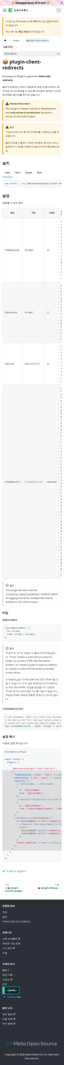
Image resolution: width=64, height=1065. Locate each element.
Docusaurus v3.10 (26, 2)
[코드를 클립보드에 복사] (58, 183)
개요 (4, 912)
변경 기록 (7, 974)
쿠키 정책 (7, 1023)
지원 (4, 953)
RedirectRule (31, 364)
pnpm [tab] (28, 172)
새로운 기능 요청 (11, 943)
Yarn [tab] (18, 172)
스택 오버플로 (9, 938)
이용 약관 (7, 1019)
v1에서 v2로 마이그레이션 (16, 921)
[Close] (62, 3)
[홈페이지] (5, 40)
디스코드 (7, 948)
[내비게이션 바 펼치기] (4, 10)
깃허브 (6, 979)
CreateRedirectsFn (34, 482)
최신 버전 (24, 31)
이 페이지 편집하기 (16, 871)
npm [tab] (7, 172)
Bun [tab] (39, 172)
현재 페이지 (10, 53)
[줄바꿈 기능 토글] (52, 183)
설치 (4, 916)
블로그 (6, 970)
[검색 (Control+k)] (59, 10)
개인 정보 (7, 1014)
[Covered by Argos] (12, 997)
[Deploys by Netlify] (10, 993)
